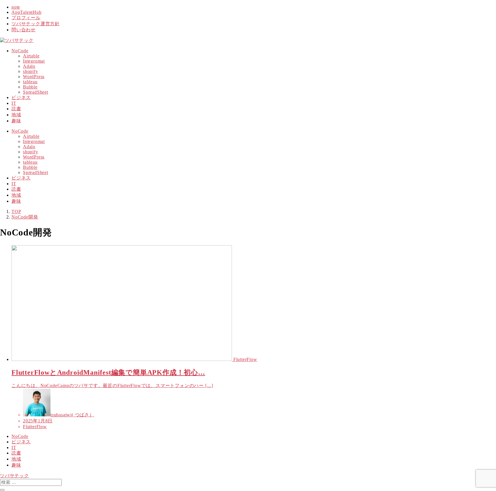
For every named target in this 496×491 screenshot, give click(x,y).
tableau (30, 81)
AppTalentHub (26, 12)
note (15, 7)
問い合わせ (23, 29)
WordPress (33, 76)
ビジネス (21, 441)
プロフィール (25, 17)
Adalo (29, 66)
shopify (30, 71)
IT (13, 447)
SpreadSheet (35, 92)
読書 (16, 453)
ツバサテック (14, 475)
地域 (16, 459)
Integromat (34, 61)
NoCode (19, 436)
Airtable (31, 55)
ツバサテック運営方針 (35, 23)
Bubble (30, 86)
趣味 (16, 465)
